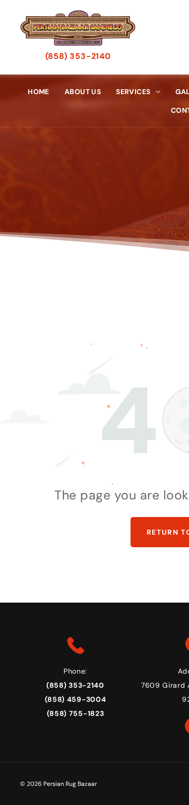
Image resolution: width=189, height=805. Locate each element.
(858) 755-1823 (75, 713)
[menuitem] (38, 91)
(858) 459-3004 (75, 699)
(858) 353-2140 (78, 56)
